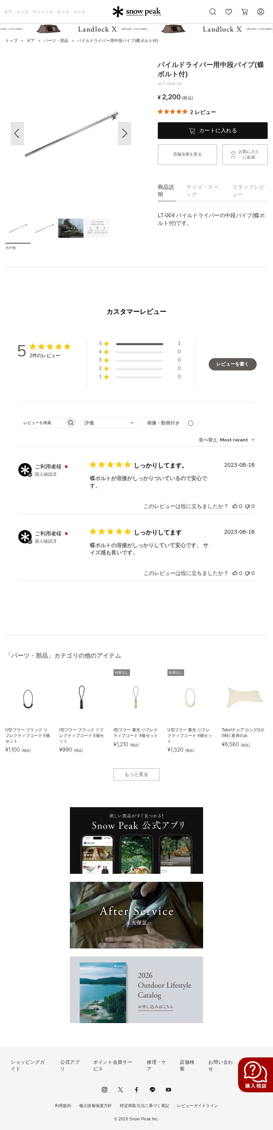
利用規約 (63, 1105)
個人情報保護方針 (95, 1105)
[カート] (245, 12)
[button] (124, 133)
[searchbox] (42, 422)
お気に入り (228, 15)
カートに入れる (218, 130)
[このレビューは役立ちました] (235, 506)
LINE (152, 1089)
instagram (104, 1089)
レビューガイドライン (197, 1105)
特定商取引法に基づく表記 (144, 1105)
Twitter (120, 1089)
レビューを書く (232, 364)
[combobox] (109, 423)
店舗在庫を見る (187, 154)
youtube (168, 1089)
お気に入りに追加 (249, 154)
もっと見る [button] (136, 774)
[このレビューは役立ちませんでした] (247, 506)
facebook (136, 1089)
